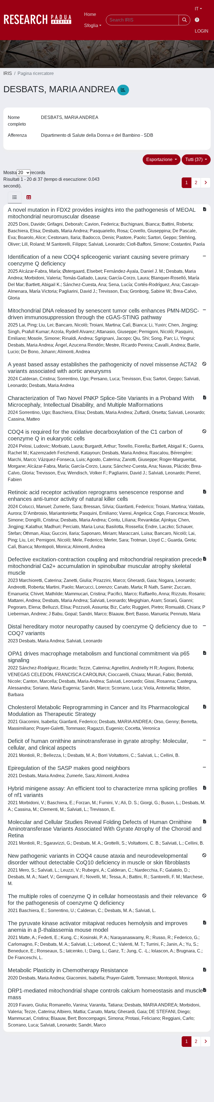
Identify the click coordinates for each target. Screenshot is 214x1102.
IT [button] (197, 8)
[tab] (15, 197)
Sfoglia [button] (91, 25)
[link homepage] (40, 20)
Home (90, 14)
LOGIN (201, 31)
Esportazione (160, 159)
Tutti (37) (194, 159)
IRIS (7, 73)
